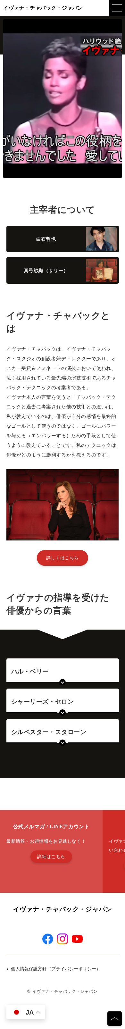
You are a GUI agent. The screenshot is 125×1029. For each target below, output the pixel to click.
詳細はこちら (51, 856)
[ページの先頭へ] (114, 1018)
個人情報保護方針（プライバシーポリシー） (56, 968)
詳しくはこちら (62, 557)
